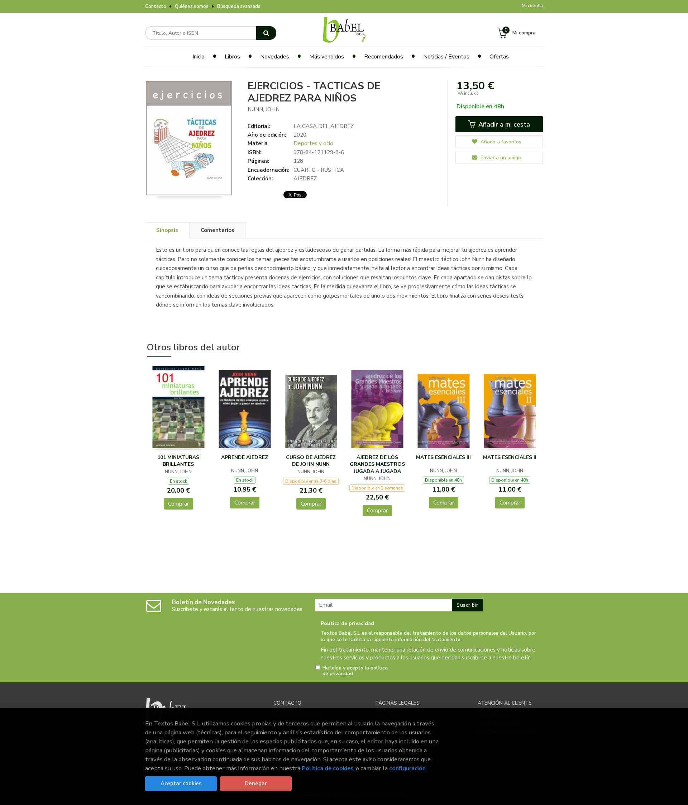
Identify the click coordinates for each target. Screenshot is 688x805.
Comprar (178, 504)
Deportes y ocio (313, 143)
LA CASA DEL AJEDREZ (323, 126)
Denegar (256, 783)
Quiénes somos (192, 6)
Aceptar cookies (181, 783)
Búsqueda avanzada (239, 6)
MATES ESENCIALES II (509, 457)
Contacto (155, 6)
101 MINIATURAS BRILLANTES (178, 461)
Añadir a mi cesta (503, 124)
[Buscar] (266, 33)
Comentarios (217, 230)
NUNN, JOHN (264, 109)
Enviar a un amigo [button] (500, 157)
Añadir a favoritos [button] (500, 141)
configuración (407, 768)
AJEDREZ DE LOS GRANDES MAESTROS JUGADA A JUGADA (377, 464)
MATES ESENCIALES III (443, 457)
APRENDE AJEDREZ (244, 457)
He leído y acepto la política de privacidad (355, 671)
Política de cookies (327, 768)
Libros (232, 57)
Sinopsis (167, 230)
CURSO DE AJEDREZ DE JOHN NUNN (311, 461)
